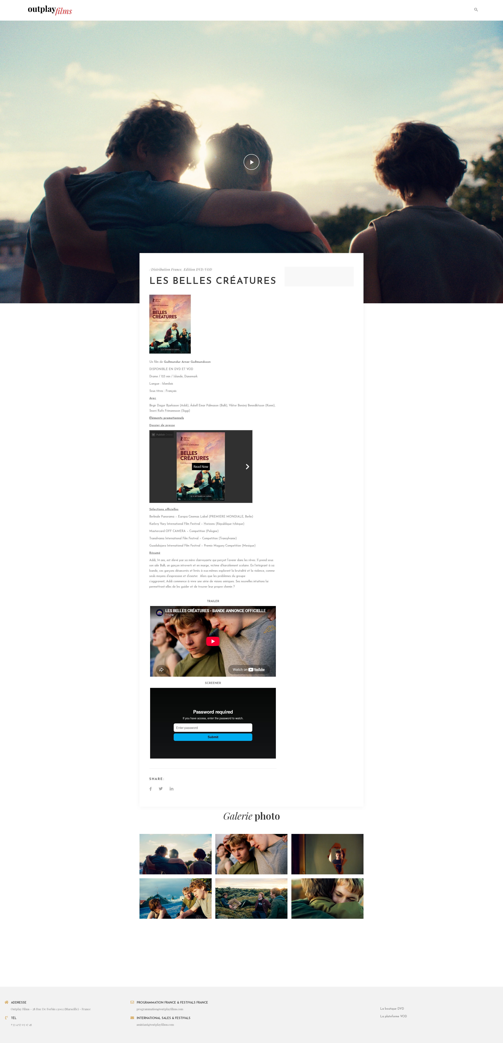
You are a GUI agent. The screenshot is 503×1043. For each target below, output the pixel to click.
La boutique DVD (392, 1008)
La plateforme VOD (393, 1016)
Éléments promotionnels (166, 418)
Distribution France (166, 269)
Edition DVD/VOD (198, 269)
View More (176, 854)
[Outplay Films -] (49, 10)
